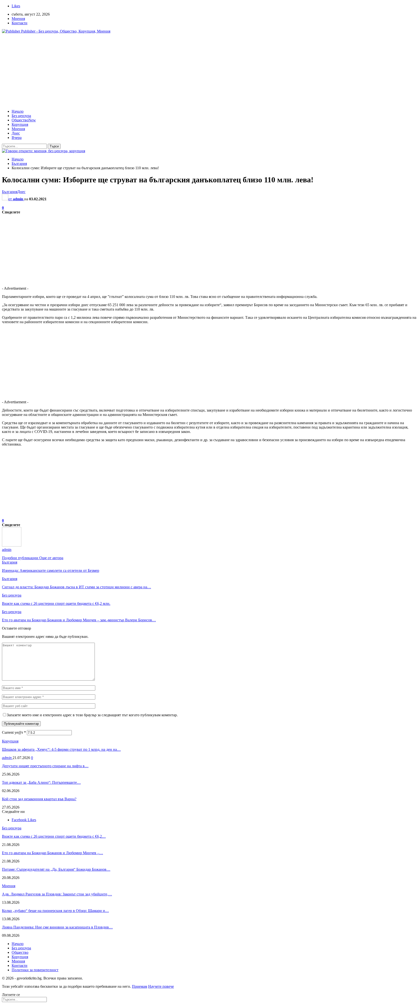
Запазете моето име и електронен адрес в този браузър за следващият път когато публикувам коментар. (92, 715)
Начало (18, 111)
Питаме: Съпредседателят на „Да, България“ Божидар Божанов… (56, 869)
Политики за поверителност (35, 970)
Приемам (139, 986)
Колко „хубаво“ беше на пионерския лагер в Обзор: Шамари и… (55, 911)
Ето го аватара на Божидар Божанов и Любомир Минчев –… (52, 853)
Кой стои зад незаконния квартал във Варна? (39, 799)
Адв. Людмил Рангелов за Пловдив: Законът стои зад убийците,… (57, 894)
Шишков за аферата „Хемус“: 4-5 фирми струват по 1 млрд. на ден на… (61, 749)
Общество (24, 120)
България (9, 192)
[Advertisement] (209, 71)
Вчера (17, 137)
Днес (16, 133)
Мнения (18, 19)
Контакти (19, 23)
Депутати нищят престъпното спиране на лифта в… (45, 766)
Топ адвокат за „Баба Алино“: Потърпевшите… (41, 782)
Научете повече (161, 986)
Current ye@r (14, 732)
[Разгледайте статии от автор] (11, 545)
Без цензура (21, 116)
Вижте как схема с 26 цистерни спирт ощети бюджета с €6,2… (54, 836)
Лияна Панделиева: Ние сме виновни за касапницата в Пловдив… (57, 927)
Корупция (20, 124)
